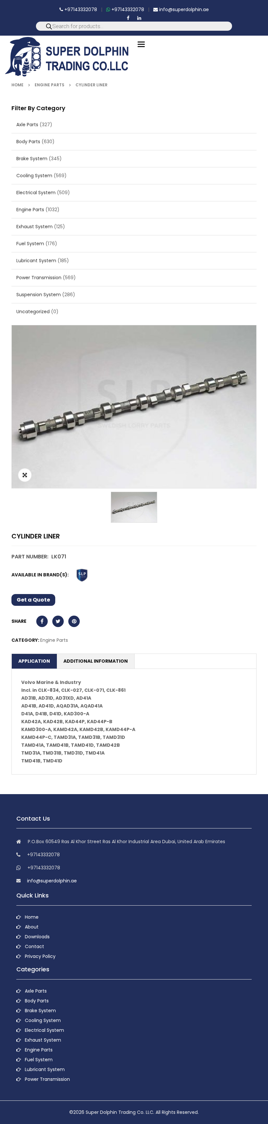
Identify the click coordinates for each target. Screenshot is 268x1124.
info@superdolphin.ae (183, 9)
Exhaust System (34, 226)
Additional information (95, 661)
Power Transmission (38, 277)
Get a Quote (33, 600)
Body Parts (28, 141)
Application (34, 661)
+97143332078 (80, 9)
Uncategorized (33, 311)
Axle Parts (27, 124)
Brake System (31, 158)
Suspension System (38, 294)
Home (17, 85)
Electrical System (36, 192)
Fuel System (30, 243)
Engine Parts (49, 85)
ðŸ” (24, 475)
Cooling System (34, 175)
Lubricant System (36, 260)
